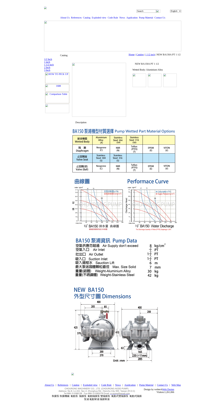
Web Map (176, 385)
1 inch (47, 62)
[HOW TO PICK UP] (57, 77)
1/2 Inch (48, 59)
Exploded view (99, 17)
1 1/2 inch (150, 54)
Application (132, 17)
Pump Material (146, 17)
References (76, 17)
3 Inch (47, 70)
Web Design (168, 389)
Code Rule (113, 17)
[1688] (57, 88)
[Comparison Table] (57, 97)
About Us (65, 17)
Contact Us (159, 17)
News (122, 17)
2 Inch (47, 67)
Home (132, 54)
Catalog (86, 17)
